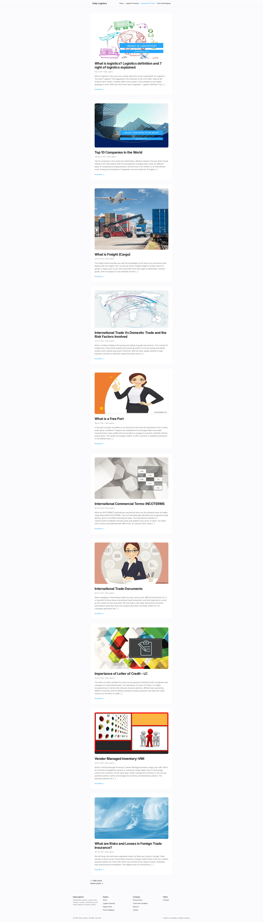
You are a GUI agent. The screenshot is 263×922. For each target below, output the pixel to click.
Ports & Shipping (108, 910)
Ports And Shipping (164, 3)
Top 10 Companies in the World (118, 152)
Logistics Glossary (132, 3)
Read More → (99, 89)
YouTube (166, 900)
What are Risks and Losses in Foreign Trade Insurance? (128, 845)
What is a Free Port (109, 419)
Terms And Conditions (140, 903)
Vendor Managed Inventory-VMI (119, 759)
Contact (135, 910)
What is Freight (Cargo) (112, 254)
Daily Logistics (99, 3)
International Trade (148, 3)
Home (121, 3)
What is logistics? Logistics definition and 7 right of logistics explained (128, 65)
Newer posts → (96, 883)
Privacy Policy (137, 900)
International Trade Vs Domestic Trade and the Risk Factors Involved (130, 335)
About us (136, 907)
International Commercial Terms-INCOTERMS (130, 504)
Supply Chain (107, 907)
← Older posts (96, 881)
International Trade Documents (118, 589)
